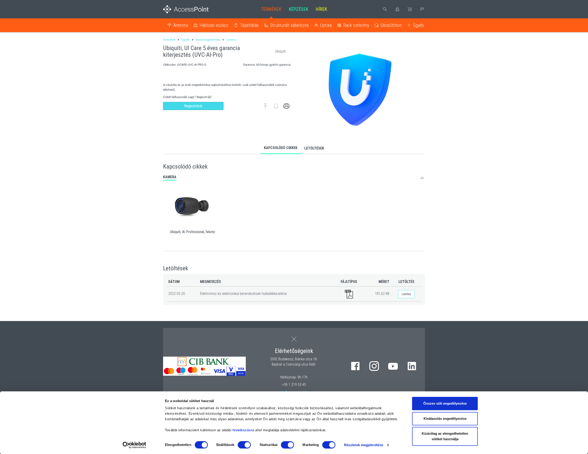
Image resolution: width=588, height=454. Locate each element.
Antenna (180, 25)
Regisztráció (193, 106)
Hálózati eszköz (214, 25)
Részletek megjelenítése (363, 445)
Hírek (321, 9)
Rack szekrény (356, 25)
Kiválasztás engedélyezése (445, 418)
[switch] (244, 444)
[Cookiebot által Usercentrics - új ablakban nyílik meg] (134, 445)
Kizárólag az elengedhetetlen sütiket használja (445, 436)
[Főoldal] (193, 9)
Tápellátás (249, 25)
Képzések (298, 9)
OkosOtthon (391, 25)
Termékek (271, 9)
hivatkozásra (243, 430)
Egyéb (418, 25)
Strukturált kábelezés (289, 25)
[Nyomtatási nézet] (286, 106)
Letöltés (406, 294)
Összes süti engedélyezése (445, 403)
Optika (326, 25)
